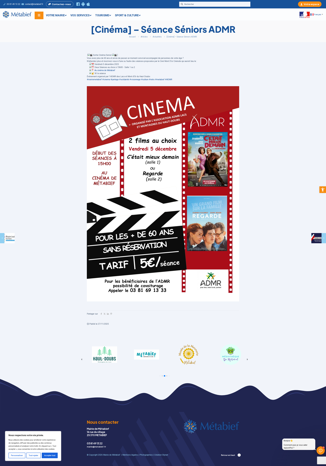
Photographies (146, 455)
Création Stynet (161, 455)
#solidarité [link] (124, 79)
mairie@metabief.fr (96, 446)
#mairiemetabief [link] (94, 79)
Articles (144, 37)
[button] (322, 189)
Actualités (157, 37)
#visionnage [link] (135, 79)
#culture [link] (144, 79)
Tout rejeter (33, 455)
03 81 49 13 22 (95, 443)
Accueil (132, 37)
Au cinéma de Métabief (104, 70)
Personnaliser (17, 455)
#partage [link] (115, 79)
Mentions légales (130, 455)
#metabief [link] (160, 79)
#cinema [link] (106, 79)
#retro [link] (152, 79)
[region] (33, 446)
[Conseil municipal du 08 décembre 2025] (318, 238)
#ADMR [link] (168, 79)
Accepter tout (49, 455)
